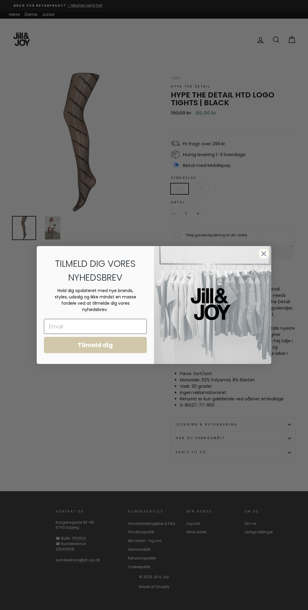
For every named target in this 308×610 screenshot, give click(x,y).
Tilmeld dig (95, 345)
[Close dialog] (263, 253)
